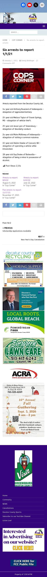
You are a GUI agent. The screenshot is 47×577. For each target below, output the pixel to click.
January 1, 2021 (11, 61)
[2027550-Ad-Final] (23, 309)
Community (7, 500)
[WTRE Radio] (23, 22)
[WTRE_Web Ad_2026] (23, 333)
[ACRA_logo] (23, 377)
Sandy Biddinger (27, 61)
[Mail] (42, 5)
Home (5, 495)
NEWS (5, 504)
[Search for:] (24, 32)
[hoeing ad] (23, 285)
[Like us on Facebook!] (23, 5)
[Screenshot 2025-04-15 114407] (23, 363)
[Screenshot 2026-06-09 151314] (23, 261)
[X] (35, 5)
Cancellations (8, 508)
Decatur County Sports (12, 512)
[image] (23, 435)
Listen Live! (7, 520)
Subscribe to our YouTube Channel (16, 516)
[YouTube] (29, 5)
